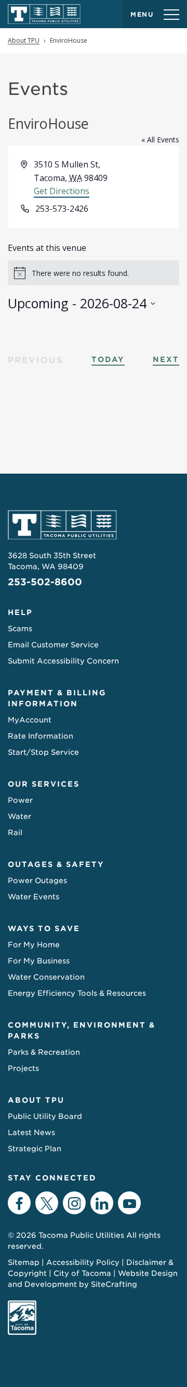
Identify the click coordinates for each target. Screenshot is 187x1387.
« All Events (160, 139)
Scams (20, 628)
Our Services (43, 784)
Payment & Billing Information (57, 698)
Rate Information (40, 736)
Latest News (31, 1132)
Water (19, 816)
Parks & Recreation (44, 1052)
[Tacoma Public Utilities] (44, 14)
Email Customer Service (53, 645)
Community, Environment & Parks (81, 1030)
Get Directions (61, 191)
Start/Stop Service (43, 752)
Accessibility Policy (82, 1262)
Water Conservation (46, 977)
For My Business (39, 961)
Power (20, 800)
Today (108, 360)
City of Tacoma (82, 1273)
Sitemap (23, 1262)
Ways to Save (44, 928)
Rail (15, 832)
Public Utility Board (45, 1116)
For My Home (34, 944)
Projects (23, 1068)
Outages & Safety (56, 864)
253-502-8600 (45, 581)
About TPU (36, 1100)
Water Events (33, 896)
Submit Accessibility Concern (63, 661)
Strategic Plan (34, 1148)
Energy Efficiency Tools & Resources (77, 993)
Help (20, 612)
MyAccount (29, 720)
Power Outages (37, 880)
